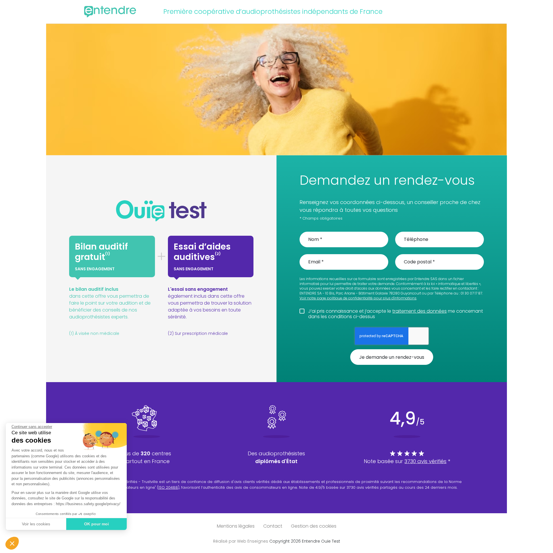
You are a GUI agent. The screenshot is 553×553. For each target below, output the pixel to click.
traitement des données (419, 311)
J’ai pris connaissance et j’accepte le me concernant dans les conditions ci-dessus (395, 313)
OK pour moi (96, 524)
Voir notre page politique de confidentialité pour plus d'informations (358, 298)
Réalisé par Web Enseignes (240, 541)
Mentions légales (236, 526)
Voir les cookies (36, 524)
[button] (12, 543)
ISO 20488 (168, 487)
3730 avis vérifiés (425, 461)
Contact (272, 526)
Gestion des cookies (313, 526)
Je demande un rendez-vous (391, 357)
